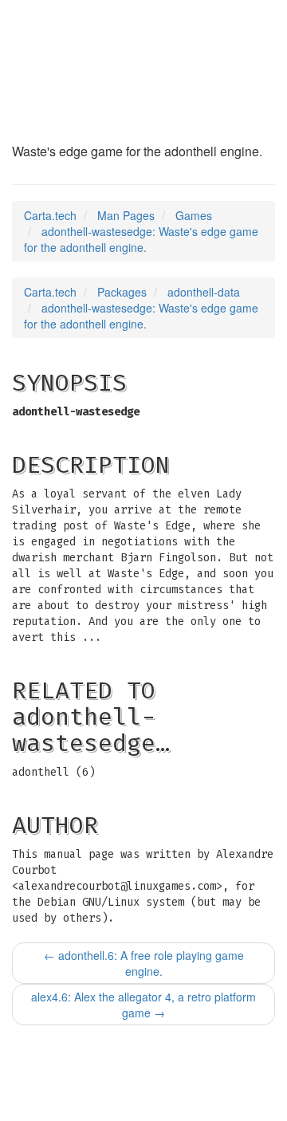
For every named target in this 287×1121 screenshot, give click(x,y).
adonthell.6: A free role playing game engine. (144, 963)
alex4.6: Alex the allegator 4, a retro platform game (143, 1005)
